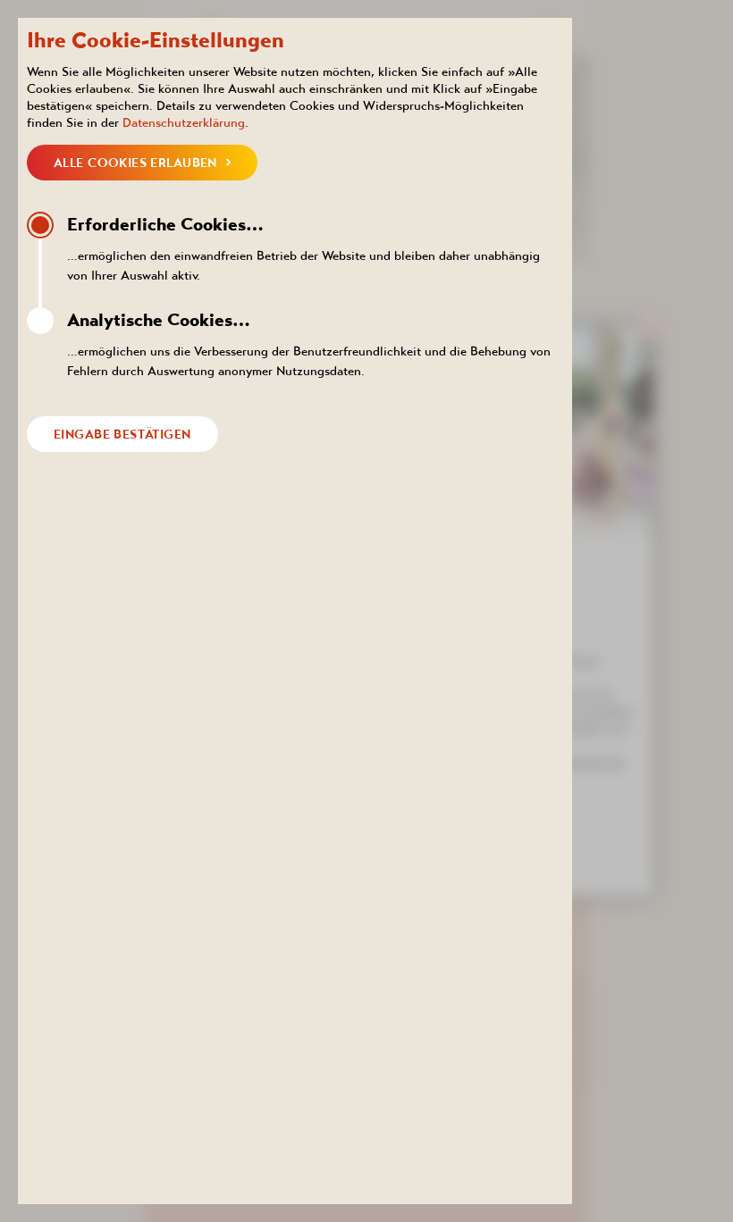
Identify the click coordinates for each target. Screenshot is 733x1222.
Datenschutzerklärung (183, 122)
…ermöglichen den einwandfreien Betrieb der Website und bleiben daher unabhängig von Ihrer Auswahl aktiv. (303, 247)
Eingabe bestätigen (122, 434)
